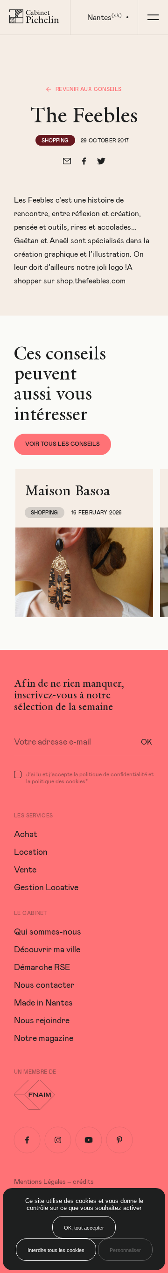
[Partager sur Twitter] (101, 161)
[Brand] (35, 17)
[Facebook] (27, 1140)
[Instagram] (58, 1140)
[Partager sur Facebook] (84, 161)
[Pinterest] (119, 1140)
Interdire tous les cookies (56, 1250)
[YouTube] (89, 1140)
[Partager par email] (67, 161)
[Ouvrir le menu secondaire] (153, 17)
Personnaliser (125, 1250)
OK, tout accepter (84, 1228)
